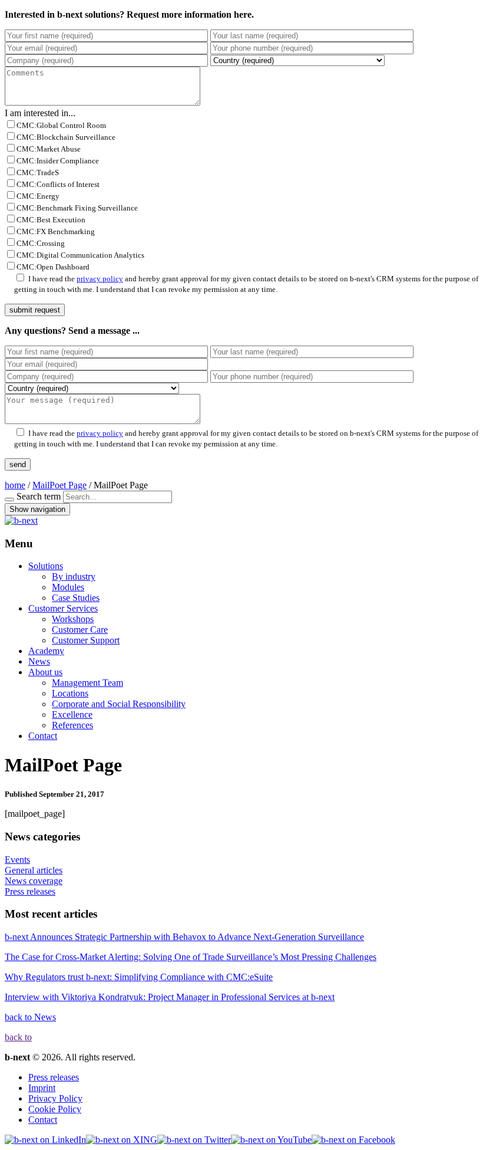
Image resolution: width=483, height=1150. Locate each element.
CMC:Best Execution (50, 219)
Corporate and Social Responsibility (119, 704)
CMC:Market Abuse (48, 148)
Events (17, 860)
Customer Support (86, 640)
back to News (30, 1017)
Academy (46, 651)
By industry (73, 576)
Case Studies (76, 598)
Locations (70, 693)
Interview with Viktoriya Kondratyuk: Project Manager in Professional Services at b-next (170, 997)
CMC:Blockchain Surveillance (65, 137)
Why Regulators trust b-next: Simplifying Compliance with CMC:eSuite (139, 977)
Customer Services (63, 608)
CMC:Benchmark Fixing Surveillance (77, 207)
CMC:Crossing (40, 243)
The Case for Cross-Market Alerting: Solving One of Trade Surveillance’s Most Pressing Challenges (190, 957)
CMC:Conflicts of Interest (58, 184)
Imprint (41, 1088)
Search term (38, 496)
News (39, 661)
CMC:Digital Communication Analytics (80, 255)
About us (45, 672)
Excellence (72, 714)
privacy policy (100, 278)
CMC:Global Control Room (61, 125)
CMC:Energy (37, 196)
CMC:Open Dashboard (53, 266)
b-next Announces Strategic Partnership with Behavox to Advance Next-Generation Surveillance (184, 937)
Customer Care (80, 630)
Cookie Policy (54, 1109)
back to (18, 1037)
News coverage (33, 881)
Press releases (30, 891)
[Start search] (9, 499)
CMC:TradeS (37, 172)
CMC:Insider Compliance (57, 160)
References (72, 725)
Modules (68, 587)
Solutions (45, 566)
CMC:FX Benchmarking (55, 231)
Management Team (87, 683)
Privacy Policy (55, 1098)
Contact (42, 736)
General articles (33, 870)
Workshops (73, 619)
